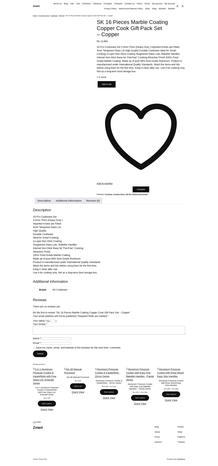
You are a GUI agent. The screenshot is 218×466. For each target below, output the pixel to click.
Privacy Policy (110, 8)
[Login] (177, 6)
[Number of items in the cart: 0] (182, 6)
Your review (40, 324)
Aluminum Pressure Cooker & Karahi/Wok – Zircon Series (109, 382)
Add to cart (106, 84)
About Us (57, 3)
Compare (108, 3)
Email (37, 343)
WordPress (181, 459)
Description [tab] (44, 200)
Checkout (86, 3)
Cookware (54, 16)
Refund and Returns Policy (131, 8)
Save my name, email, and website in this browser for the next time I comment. (78, 347)
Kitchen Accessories (140, 194)
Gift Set (61, 16)
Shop (147, 8)
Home (147, 3)
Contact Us (130, 3)
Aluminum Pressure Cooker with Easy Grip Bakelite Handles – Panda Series (140, 386)
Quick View (47, 409)
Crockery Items (43, 16)
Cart (72, 3)
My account (157, 3)
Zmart (36, 6)
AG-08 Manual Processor (78, 377)
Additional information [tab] (69, 200)
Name (37, 338)
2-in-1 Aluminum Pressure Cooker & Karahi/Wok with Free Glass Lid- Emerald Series (47, 391)
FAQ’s (139, 3)
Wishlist (162, 8)
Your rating (39, 320)
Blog (66, 3)
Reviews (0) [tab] (93, 200)
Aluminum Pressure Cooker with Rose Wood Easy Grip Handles (171, 383)
